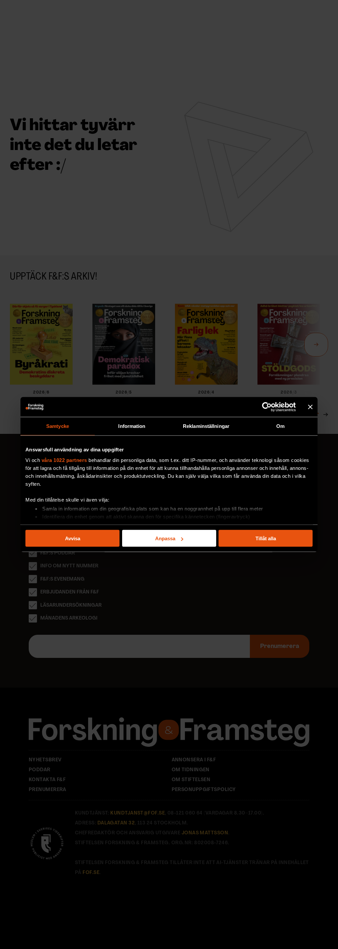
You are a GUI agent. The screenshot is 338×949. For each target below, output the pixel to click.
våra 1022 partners (64, 460)
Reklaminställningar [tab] (206, 426)
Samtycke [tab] (57, 426)
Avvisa (72, 538)
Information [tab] (131, 426)
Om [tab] (280, 426)
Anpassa (165, 538)
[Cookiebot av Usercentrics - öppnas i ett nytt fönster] (267, 407)
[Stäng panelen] (310, 407)
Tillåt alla (265, 538)
